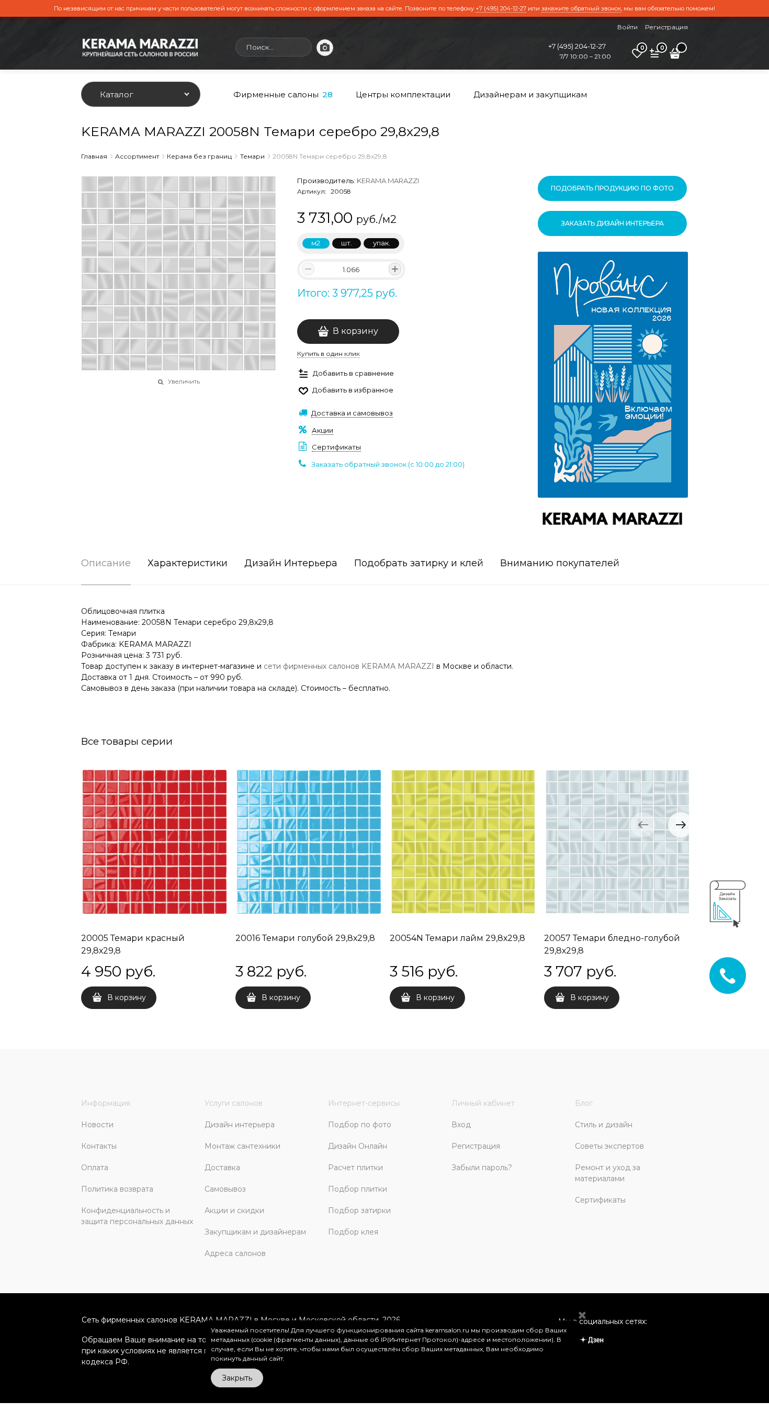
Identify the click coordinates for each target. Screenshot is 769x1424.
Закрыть (237, 1378)
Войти (627, 27)
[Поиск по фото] (324, 47)
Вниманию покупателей (559, 563)
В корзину (355, 331)
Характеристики (188, 563)
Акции (322, 430)
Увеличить (184, 381)
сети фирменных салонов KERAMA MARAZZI (349, 666)
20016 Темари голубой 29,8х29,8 (305, 938)
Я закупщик (584, 1127)
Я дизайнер (524, 1127)
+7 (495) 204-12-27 (501, 8)
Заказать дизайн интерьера (612, 223)
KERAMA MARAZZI (388, 180)
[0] (637, 57)
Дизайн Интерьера (290, 563)
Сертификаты (336, 447)
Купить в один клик (328, 353)
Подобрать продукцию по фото (612, 188)
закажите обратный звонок (581, 8)
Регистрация (666, 27)
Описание (106, 563)
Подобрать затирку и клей (418, 563)
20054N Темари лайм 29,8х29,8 (457, 938)
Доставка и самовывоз (352, 413)
